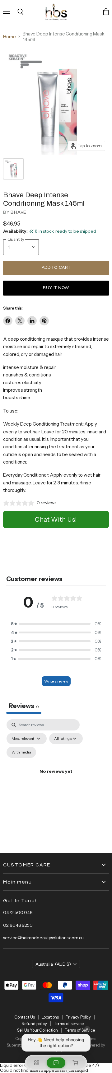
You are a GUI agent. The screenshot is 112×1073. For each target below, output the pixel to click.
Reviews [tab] (24, 706)
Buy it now (56, 288)
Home (9, 36)
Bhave (18, 212)
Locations (50, 1017)
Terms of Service (80, 1030)
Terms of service (69, 1023)
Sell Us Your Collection (37, 1030)
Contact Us (24, 1017)
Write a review (56, 681)
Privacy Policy (78, 1017)
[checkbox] (21, 752)
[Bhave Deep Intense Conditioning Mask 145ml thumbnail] (13, 169)
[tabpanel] (56, 778)
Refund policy (34, 1023)
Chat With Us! (56, 519)
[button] (56, 623)
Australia (53, 964)
